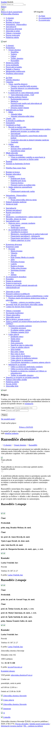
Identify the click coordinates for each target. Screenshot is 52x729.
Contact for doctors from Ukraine (18, 307)
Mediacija (14, 101)
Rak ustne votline (17, 352)
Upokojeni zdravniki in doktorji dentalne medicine (30, 140)
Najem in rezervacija (14, 283)
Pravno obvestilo (22, 724)
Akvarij (13, 255)
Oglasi (10, 144)
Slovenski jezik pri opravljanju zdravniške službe (24, 304)
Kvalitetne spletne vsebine (21, 330)
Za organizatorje (45, 18)
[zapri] (2, 513)
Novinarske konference (15, 313)
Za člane (42, 16)
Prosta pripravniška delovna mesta (24, 200)
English (4, 2)
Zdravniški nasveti (13, 317)
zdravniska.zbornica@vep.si (21, 675)
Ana (12, 272)
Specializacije (11, 27)
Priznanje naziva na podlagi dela (23, 185)
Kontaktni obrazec (8, 671)
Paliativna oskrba (12, 37)
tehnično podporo (11, 433)
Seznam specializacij (14, 210)
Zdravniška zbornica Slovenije (15, 696)
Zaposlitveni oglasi (18, 151)
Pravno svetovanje (13, 35)
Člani (13, 189)
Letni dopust (15, 225)
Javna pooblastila (12, 65)
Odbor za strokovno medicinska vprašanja (27, 367)
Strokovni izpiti (12, 204)
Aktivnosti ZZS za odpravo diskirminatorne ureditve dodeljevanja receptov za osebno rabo (31, 130)
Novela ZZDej (11, 384)
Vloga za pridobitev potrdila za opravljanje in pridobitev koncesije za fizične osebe (28, 158)
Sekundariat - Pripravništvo (16, 24)
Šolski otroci (15, 339)
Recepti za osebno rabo (17, 127)
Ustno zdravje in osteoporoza (22, 360)
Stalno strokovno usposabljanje (20, 187)
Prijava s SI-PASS (26, 427)
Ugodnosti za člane (13, 125)
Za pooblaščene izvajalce (18, 230)
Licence (11, 176)
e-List (8, 215)
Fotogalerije (10, 123)
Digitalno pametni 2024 (20, 332)
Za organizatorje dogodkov (16, 277)
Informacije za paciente (17, 364)
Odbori (13, 56)
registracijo (29, 404)
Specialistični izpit (13, 221)
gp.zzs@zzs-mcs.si (15, 667)
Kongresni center (12, 247)
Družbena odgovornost (14, 73)
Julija (13, 260)
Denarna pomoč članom (20, 108)
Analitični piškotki (8, 469)
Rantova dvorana (17, 266)
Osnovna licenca (17, 183)
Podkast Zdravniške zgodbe (16, 380)
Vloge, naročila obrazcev (18, 84)
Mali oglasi (15, 146)
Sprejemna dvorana (18, 270)
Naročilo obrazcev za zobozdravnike (25, 88)
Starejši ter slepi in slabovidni (22, 345)
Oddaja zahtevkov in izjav (21, 240)
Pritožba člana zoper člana (16, 168)
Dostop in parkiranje (13, 281)
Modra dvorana (16, 251)
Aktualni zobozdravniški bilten (22, 116)
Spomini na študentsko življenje (18, 164)
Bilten (10, 112)
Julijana (13, 275)
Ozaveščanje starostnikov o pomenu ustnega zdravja (30, 362)
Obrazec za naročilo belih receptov (24, 86)
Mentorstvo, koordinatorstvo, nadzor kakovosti (23, 217)
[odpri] (4, 513)
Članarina (9, 82)
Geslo (3, 410)
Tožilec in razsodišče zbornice (22, 375)
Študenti (9, 161)
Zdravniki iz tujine (13, 31)
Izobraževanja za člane (14, 110)
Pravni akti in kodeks (14, 67)
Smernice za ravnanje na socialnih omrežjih (22, 377)
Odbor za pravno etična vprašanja (23, 369)
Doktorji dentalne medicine (16, 202)
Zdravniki (12, 198)
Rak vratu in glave (18, 354)
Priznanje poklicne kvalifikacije (18, 294)
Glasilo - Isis (10, 118)
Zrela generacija (17, 343)
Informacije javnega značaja (11, 726)
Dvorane (11, 249)
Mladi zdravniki (12, 153)
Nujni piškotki (6, 460)
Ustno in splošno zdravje (20, 347)
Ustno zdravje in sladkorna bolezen (24, 358)
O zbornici (10, 18)
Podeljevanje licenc (18, 178)
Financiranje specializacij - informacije (25, 236)
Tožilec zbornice (17, 58)
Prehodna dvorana (18, 262)
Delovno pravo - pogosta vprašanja (21, 223)
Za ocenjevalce (44, 20)
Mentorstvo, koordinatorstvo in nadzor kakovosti (29, 234)
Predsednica (10, 48)
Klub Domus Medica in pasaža (22, 257)
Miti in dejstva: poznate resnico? (18, 319)
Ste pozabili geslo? (8, 419)
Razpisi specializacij (13, 212)
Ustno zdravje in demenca (20, 356)
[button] (26, 515)
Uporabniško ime (7, 408)
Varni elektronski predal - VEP (22, 95)
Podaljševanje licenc (18, 181)
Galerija (14, 264)
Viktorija (14, 253)
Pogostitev (10, 279)
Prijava (3, 7)
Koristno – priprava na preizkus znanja (25, 302)
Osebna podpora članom (17, 97)
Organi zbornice (14, 50)
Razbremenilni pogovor (20, 99)
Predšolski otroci (17, 337)
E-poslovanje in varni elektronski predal (23, 93)
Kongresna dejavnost (14, 29)
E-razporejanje (16, 12)
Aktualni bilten (16, 114)
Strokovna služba (12, 63)
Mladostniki (15, 341)
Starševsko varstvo (18, 227)
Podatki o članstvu (13, 69)
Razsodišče (15, 61)
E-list (9, 12)
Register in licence (13, 22)
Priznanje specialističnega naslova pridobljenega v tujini (27, 296)
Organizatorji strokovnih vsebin (23, 191)
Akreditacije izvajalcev (19, 232)
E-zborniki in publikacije (15, 121)
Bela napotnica (16, 90)
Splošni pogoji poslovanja (40, 724)
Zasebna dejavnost (15, 155)
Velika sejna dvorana (18, 268)
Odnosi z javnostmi (13, 33)
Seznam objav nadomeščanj (21, 149)
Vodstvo (14, 54)
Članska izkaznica (13, 80)
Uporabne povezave (18, 328)
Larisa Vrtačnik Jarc (15, 575)
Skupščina (15, 52)
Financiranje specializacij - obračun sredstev (27, 238)
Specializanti (15, 133)
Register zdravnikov (13, 174)
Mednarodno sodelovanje (15, 71)
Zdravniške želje (12, 386)
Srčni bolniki (15, 349)
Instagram (7, 709)
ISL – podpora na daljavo (33, 726)
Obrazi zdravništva (13, 315)
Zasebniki (14, 142)
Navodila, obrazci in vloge (16, 219)
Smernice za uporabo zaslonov (20, 326)
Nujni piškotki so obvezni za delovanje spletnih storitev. (22, 467)
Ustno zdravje (13, 334)
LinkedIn (6, 717)
